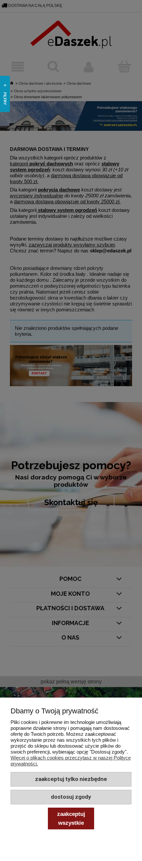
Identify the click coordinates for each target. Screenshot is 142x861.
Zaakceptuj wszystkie (71, 818)
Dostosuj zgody (71, 796)
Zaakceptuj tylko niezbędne (71, 779)
